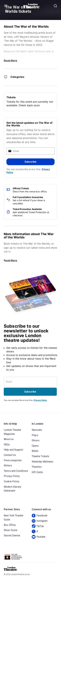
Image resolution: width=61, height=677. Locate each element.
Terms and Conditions (16, 470)
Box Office (10, 524)
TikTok (40, 526)
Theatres (37, 466)
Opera (35, 445)
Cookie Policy (11, 481)
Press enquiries (13, 460)
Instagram (42, 520)
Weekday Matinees (42, 461)
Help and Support (13, 449)
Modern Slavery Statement (12, 488)
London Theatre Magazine (12, 431)
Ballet (35, 450)
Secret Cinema (12, 535)
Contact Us (10, 455)
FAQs (7, 444)
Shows (35, 440)
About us (9, 439)
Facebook (41, 515)
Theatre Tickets (40, 456)
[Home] (31, 5)
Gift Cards (37, 472)
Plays (35, 435)
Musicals (37, 429)
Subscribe (30, 161)
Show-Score (11, 530)
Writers (8, 465)
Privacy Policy (40, 400)
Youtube (40, 536)
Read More (10, 60)
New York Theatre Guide (13, 517)
